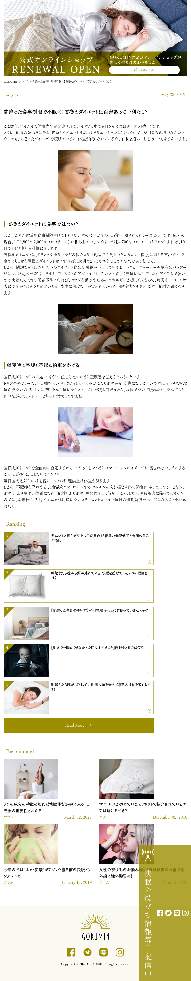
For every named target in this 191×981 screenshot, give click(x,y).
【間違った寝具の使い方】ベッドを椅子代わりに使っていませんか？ (99, 610)
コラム (9, 817)
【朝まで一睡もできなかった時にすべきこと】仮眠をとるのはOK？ (98, 647)
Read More (75, 725)
